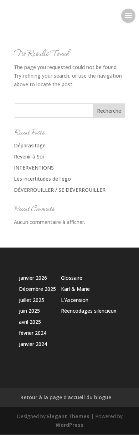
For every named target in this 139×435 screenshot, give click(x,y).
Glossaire (71, 277)
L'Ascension (74, 300)
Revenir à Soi (29, 156)
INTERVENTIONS (34, 167)
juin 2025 (29, 310)
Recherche (109, 110)
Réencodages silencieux (89, 310)
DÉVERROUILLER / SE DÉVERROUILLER (59, 189)
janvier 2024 (33, 344)
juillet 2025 (31, 300)
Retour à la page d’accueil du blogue (65, 397)
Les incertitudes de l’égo (42, 178)
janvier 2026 (33, 277)
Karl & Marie (75, 288)
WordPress (69, 424)
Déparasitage (30, 145)
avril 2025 (30, 321)
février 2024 (32, 332)
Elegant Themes (68, 416)
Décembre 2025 (37, 288)
